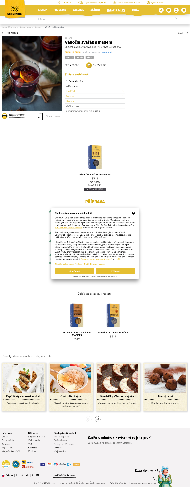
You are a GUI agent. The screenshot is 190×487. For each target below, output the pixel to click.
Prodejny (60, 10)
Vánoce (69, 57)
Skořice (70, 96)
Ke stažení (33, 447)
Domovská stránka (9, 27)
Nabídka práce (61, 436)
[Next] (97, 419)
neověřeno (106, 52)
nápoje (89, 57)
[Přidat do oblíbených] (39, 116)
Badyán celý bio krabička (113, 332)
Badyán (70, 101)
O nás (135, 10)
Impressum (7, 447)
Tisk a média (8, 440)
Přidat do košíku (96, 189)
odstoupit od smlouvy (65, 475)
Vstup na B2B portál (64, 444)
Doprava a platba (36, 436)
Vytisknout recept (16, 116)
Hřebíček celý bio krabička (95, 174)
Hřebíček (70, 91)
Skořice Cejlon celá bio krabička (77, 334)
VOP (30, 444)
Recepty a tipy (116, 10)
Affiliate (58, 447)
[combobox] (108, 18)
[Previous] (88, 419)
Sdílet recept (55, 116)
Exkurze (78, 10)
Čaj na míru (60, 451)
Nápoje (80, 57)
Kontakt (6, 444)
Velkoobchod (60, 440)
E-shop (42, 10)
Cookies (32, 451)
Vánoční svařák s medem (54, 27)
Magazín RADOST (11, 451)
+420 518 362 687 (118, 483)
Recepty (37, 27)
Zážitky (95, 10)
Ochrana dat (34, 440)
